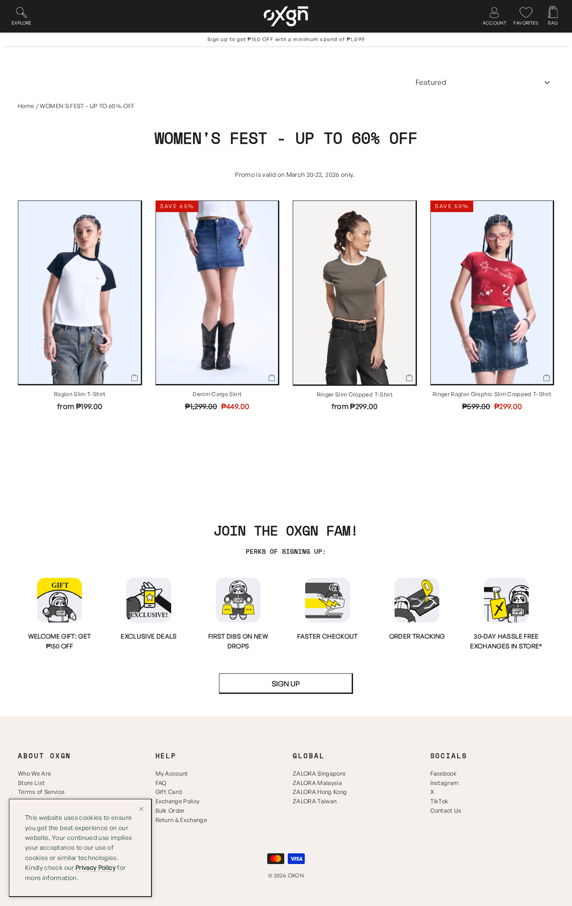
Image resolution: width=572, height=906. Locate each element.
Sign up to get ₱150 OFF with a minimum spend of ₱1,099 (286, 39)
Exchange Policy (178, 801)
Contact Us (446, 810)
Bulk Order (170, 810)
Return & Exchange (181, 819)
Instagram (444, 782)
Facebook (443, 773)
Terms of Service (41, 791)
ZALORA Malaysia (317, 782)
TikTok (439, 801)
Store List (31, 782)
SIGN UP (286, 683)
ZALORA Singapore (319, 773)
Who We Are (34, 773)
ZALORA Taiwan (314, 801)
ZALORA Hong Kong (320, 791)
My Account (172, 773)
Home (26, 105)
